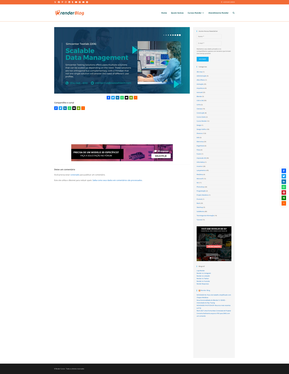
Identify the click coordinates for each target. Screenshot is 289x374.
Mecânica (200, 174)
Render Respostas (203, 284)
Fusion (199, 154)
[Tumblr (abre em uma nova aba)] (72, 2)
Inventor (200, 166)
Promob (199, 199)
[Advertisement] (122, 127)
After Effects (201, 80)
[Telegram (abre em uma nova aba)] (87, 2)
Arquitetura (200, 88)
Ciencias (199, 109)
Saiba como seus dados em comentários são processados (117, 180)
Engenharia (200, 146)
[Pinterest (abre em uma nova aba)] (62, 2)
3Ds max (199, 72)
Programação (201, 191)
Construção (200, 113)
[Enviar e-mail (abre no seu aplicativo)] (83, 2)
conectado (74, 175)
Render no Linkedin (203, 276)
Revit (198, 203)
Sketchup (200, 207)
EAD (198, 137)
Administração (201, 76)
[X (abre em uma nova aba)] (55, 2)
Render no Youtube (203, 281)
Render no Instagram (204, 273)
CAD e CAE (200, 100)
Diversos (199, 133)
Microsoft (200, 179)
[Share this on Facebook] (108, 97)
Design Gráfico (201, 129)
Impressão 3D (201, 158)
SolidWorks (200, 211)
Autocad (199, 92)
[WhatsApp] (122, 97)
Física (198, 150)
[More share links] (135, 97)
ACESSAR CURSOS (229, 2)
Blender (199, 96)
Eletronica (200, 142)
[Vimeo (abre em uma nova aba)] (80, 2)
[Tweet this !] (113, 97)
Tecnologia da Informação (205, 215)
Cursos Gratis (201, 117)
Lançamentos (201, 170)
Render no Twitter (203, 278)
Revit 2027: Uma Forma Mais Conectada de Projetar (214, 311)
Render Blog (205, 290)
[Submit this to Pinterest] (284, 192)
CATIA (199, 105)
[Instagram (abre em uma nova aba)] (66, 2)
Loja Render (201, 271)
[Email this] (126, 97)
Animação (200, 84)
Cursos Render (201, 121)
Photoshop (200, 187)
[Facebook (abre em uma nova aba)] (59, 2)
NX (198, 183)
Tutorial (199, 220)
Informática (200, 162)
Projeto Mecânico (202, 195)
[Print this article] (131, 97)
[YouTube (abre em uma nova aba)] (76, 2)
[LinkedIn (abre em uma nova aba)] (69, 2)
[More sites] (284, 198)
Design (199, 125)
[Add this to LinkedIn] (117, 97)
